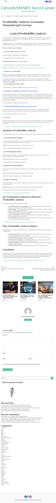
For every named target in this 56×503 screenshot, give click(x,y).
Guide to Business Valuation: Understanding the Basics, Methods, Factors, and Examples (23, 260)
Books (2, 434)
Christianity (3, 444)
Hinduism (3, 460)
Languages (3, 464)
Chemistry (3, 440)
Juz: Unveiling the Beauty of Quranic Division (17, 416)
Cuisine (2, 446)
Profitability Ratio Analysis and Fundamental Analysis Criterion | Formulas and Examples (27, 67)
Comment (5, 335)
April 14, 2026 (23, 300)
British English (4, 436)
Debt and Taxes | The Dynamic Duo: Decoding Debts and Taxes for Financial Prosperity (23, 126)
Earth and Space (4, 449)
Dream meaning (4, 447)
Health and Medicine (5, 459)
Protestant (3, 471)
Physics (2, 469)
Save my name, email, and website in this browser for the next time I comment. (22, 364)
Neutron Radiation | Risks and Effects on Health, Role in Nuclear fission (25, 419)
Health (2, 457)
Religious (3, 474)
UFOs (2, 480)
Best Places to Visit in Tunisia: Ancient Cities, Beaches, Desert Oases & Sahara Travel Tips (20, 407)
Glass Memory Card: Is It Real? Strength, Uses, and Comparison (27, 296)
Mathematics (4, 467)
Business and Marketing (6, 437)
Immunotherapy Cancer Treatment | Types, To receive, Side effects (20, 420)
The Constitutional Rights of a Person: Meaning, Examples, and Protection (45, 296)
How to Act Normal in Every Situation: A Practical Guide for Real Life (15, 405)
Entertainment (4, 452)
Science (2, 476)
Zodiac (2, 484)
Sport (2, 477)
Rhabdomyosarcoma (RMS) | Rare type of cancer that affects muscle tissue (26, 417)
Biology (2, 433)
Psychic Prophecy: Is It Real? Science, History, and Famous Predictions (10, 296)
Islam (2, 461)
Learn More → (28, 319)
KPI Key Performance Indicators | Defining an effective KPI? (17, 192)
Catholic (3, 439)
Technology (3, 479)
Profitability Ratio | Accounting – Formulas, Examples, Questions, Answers (20, 222)
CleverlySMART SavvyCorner (28, 8)
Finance (3, 454)
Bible (2, 432)
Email (4, 358)
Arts (2, 429)
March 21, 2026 (42, 300)
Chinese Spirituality (5, 442)
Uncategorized (4, 481)
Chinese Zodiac (4, 443)
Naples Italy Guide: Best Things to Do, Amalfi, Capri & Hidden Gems (15, 410)
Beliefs (2, 430)
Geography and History (6, 456)
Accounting (3, 427)
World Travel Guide (5, 483)
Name (4, 353)
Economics (3, 450)
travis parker (3, 416)
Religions (3, 473)
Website (30, 358)
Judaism (3, 463)
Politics (2, 470)
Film (2, 453)
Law (2, 466)
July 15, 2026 (6, 300)
